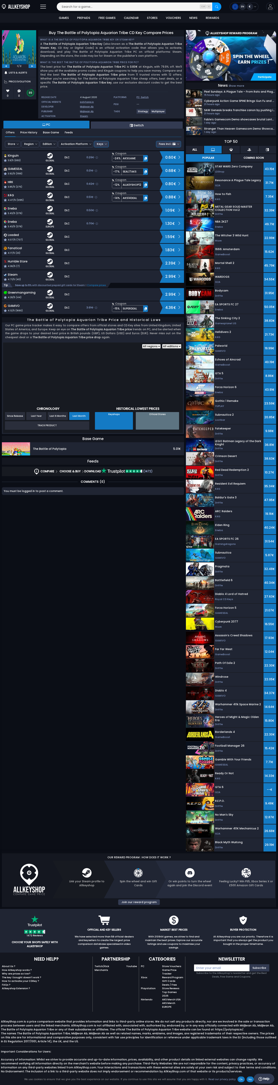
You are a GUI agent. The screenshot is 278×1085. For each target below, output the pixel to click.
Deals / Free (169, 985)
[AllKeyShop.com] (16, 6)
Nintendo (146, 999)
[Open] (43, 6)
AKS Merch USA (171, 999)
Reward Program (172, 977)
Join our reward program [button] (139, 902)
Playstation (148, 988)
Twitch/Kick (102, 966)
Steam (84, 116)
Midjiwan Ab (87, 106)
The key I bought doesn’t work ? (21, 977)
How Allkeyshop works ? (17, 970)
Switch (145, 97)
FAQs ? (6, 985)
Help (265, 1079)
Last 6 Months (58, 416)
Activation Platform (74, 144)
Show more (236, 86)
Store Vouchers (171, 966)
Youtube (131, 966)
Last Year (36, 416)
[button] (270, 6)
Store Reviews (170, 988)
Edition (47, 144)
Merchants (101, 970)
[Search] (216, 6)
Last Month (79, 416)
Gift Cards (168, 981)
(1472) (147, 471)
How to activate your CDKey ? (20, 981)
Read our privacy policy (222, 1079)
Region (29, 144)
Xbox (144, 977)
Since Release (15, 416)
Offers (10, 132)
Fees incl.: (165, 144)
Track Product (47, 425)
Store (11, 144)
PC (142, 966)
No (250, 1079)
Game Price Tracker (169, 972)
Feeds (69, 132)
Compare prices (96, 285)
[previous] (6, 66)
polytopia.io (87, 102)
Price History (28, 132)
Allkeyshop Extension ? (16, 988)
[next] (32, 66)
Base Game (51, 132)
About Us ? (8, 966)
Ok (241, 1079)
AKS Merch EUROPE (168, 1005)
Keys (100, 144)
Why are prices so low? (16, 973)
